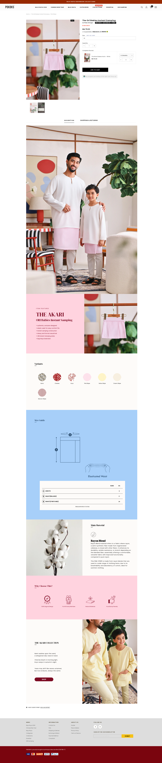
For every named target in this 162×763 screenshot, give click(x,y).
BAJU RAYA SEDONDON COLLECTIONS (81, 1)
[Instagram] (100, 726)
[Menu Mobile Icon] (156, 7)
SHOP (44, 679)
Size (88, 35)
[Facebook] (95, 726)
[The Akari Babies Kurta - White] (87, 57)
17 (119, 496)
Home (28, 14)
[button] (86, 25)
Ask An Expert (45, 707)
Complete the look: (88, 50)
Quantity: (85, 43)
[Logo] (16, 7)
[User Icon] (146, 7)
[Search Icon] (142, 7)
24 (119, 501)
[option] (53, 60)
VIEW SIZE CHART (90, 35)
